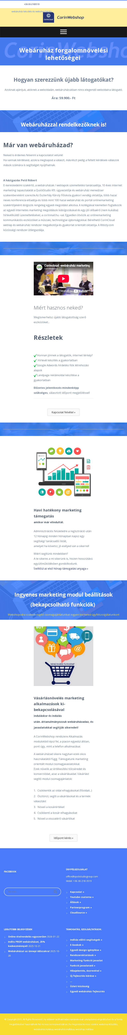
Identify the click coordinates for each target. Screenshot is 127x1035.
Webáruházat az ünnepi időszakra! (29, 951)
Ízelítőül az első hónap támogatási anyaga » (61, 568)
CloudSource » (78, 912)
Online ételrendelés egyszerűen (27, 936)
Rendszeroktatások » (83, 955)
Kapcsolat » (77, 891)
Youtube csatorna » (82, 897)
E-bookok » (77, 944)
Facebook (10, 871)
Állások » (75, 902)
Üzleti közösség (79, 986)
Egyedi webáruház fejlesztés (87, 991)
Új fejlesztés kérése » (83, 975)
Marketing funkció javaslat (86, 960)
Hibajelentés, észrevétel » (85, 970)
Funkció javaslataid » (82, 965)
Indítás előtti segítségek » (86, 939)
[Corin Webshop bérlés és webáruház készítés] (63, 17)
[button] (63, 412)
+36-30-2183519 (31, 4)
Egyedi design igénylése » (85, 950)
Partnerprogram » (81, 907)
